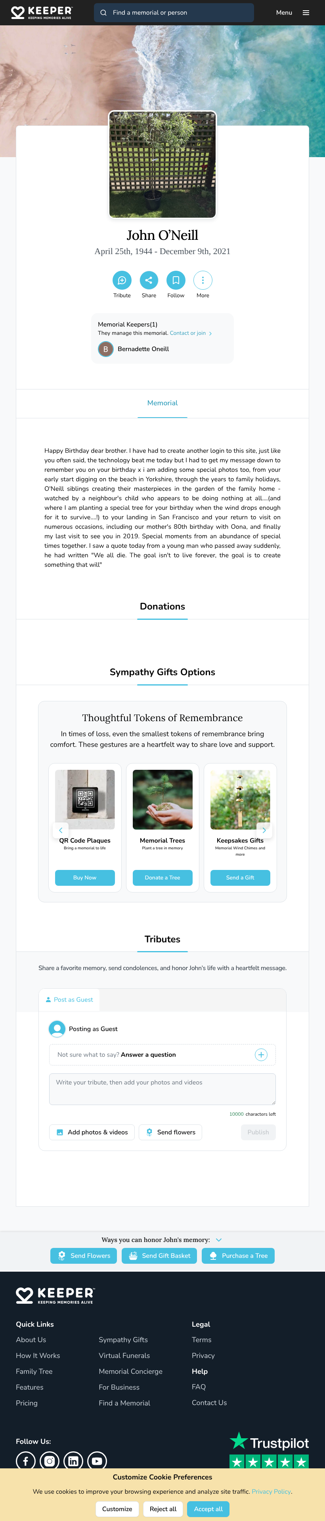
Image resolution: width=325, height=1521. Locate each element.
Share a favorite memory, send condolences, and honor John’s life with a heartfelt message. (162, 968)
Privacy (203, 1356)
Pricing (27, 1403)
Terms (202, 1340)
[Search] (103, 12)
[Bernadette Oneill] (106, 349)
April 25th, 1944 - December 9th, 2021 (162, 251)
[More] (202, 280)
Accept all (208, 1509)
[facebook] (26, 1461)
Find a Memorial (124, 1403)
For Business (119, 1387)
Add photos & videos (98, 1132)
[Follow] (175, 280)
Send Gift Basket (166, 1255)
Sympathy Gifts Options (162, 672)
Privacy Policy (271, 1491)
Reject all (163, 1509)
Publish (258, 1132)
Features (30, 1387)
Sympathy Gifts (123, 1340)
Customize (117, 1509)
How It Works (38, 1356)
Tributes (163, 940)
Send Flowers (90, 1255)
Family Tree (34, 1372)
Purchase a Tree (245, 1255)
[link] (85, 827)
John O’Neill (162, 235)
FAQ (199, 1387)
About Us (31, 1340)
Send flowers (176, 1132)
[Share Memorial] (149, 280)
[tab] (69, 1000)
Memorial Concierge (130, 1372)
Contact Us (209, 1403)
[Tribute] (122, 280)
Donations (162, 607)
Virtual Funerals (124, 1356)
